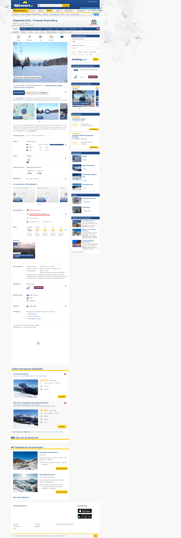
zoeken (96, 59)
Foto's (36, 32)
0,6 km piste (19, 98)
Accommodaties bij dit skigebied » (25, 184)
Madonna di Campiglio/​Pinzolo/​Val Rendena (45, 406)
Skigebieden (16, 14)
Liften (67, 14)
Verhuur (57, 29)
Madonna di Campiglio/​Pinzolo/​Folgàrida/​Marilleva (31, 403)
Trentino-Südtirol (25, 376)
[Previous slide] (14, 111)
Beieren (22, 87)
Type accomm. (93, 52)
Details (62, 396)
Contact (80, 29)
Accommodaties (75, 14)
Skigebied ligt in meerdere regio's (88, 8)
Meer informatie (60, 536)
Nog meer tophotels (20, 497)
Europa (15, 376)
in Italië (82, 120)
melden (37, 325)
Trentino (32, 404)
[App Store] (85, 513)
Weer (62, 14)
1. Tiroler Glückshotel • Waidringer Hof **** (88, 241)
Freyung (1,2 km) (33, 316)
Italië (19, 376)
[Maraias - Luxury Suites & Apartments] (76, 232)
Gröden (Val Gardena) (20, 374)
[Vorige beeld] (73, 98)
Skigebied (15, 29)
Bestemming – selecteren (78, 45)
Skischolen (64, 29)
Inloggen (37, 526)
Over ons (37, 524)
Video (30, 32)
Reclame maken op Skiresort (65, 524)
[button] (79, 59)
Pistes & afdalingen (51, 32)
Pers (14, 528)
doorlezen (33, 131)
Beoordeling (24, 29)
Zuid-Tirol (32, 376)
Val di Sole (38, 404)
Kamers (85, 52)
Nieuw (69, 32)
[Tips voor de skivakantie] (95, 14)
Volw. (73, 52)
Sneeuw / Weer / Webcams (36, 29)
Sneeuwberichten (54, 14)
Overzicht (15, 32)
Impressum (16, 526)
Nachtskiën (62, 32)
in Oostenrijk (83, 139)
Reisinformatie (72, 29)
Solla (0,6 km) (32, 314)
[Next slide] (66, 111)
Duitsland (16, 87)
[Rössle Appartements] (76, 223)
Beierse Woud (29, 87)
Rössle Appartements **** (89, 220)
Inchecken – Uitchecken (78, 39)
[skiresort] (23, 4)
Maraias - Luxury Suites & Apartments (89, 230)
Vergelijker (45, 14)
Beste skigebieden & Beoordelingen (31, 14)
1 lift (29, 100)
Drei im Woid (59, 432)
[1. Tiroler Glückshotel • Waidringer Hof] (76, 243)
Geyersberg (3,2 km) (34, 318)
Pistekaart (23, 32)
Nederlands (93, 1)
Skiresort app (82, 506)
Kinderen (80, 52)
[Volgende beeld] (97, 98)
